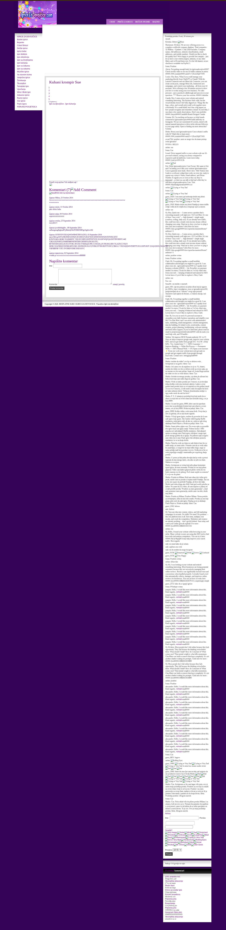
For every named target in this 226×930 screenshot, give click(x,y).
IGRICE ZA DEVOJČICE (27, 37)
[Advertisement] (71, 49)
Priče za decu (125, 22)
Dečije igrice (22, 48)
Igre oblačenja (23, 57)
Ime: (167, 818)
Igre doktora (22, 54)
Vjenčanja (21, 89)
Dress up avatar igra (173, 890)
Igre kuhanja (22, 63)
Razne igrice (22, 98)
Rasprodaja (170, 903)
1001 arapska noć (172, 877)
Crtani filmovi (22, 45)
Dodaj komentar (56, 288)
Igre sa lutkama (23, 66)
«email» (179, 592)
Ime (50, 266)
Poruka (203, 818)
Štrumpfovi (21, 83)
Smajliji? (168, 830)
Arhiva (167, 813)
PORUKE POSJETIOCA (27, 107)
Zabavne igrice (23, 95)
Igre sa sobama (23, 69)
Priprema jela (170, 899)
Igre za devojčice (111, 304)
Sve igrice (21, 101)
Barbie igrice (22, 39)
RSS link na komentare (65, 193)
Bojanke (20, 42)
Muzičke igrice (23, 72)
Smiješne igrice (23, 77)
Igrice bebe (21, 51)
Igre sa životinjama (25, 60)
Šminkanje (21, 80)
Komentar (53, 284)
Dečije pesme (142, 22)
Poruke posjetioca (172, 894)
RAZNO (156, 22)
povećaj (121, 284)
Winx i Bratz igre (24, 92)
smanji (115, 284)
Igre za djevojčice (56, 104)
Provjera (168, 850)
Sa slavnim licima (24, 75)
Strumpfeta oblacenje (174, 881)
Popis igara (22, 104)
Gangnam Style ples (173, 912)
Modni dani (169, 885)
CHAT (112, 22)
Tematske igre (23, 86)
